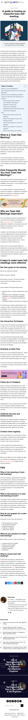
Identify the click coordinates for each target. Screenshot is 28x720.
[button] (22, 705)
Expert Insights (21, 715)
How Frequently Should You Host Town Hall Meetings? (13, 92)
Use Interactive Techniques (10, 102)
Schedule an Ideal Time (10, 105)
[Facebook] (6, 583)
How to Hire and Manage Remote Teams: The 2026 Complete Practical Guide (14, 643)
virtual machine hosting (8, 461)
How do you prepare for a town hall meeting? (12, 124)
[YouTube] (18, 701)
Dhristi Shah (11, 597)
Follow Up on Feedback (9, 107)
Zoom (13, 567)
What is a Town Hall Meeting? (9, 89)
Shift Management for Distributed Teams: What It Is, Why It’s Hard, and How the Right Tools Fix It (15, 647)
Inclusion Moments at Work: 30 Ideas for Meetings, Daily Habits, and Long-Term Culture (14, 628)
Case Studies (15, 716)
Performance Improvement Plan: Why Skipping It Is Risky (15, 623)
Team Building (20, 713)
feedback (8, 298)
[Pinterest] (15, 583)
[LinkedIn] (8, 613)
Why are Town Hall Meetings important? (12, 95)
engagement (15, 195)
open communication (9, 222)
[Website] (11, 613)
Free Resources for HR (10, 715)
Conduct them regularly (9, 111)
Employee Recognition (10, 713)
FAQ (2, 112)
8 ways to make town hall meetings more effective (12, 98)
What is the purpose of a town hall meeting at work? (12, 120)
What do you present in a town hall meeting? (12, 127)
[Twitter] (12, 583)
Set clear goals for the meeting (11, 101)
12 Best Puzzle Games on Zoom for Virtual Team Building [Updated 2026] (15, 638)
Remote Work (14, 8)
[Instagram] (13, 701)
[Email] (22, 583)
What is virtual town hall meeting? (12, 131)
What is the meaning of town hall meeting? (12, 116)
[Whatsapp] (18, 583)
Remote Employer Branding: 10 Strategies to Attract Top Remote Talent (14, 633)
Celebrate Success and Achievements (13, 108)
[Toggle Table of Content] (24, 86)
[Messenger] (9, 583)
